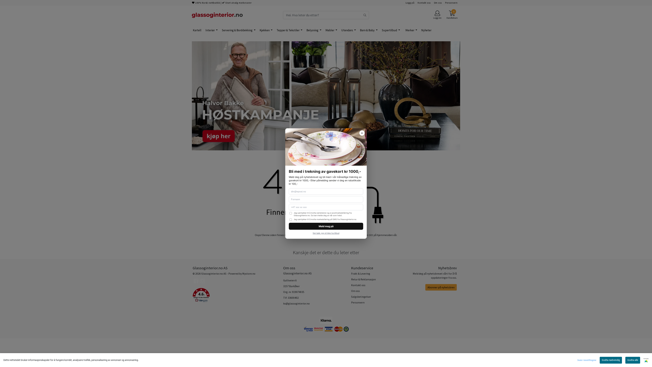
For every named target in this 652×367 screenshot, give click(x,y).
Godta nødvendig (611, 360)
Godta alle (632, 360)
